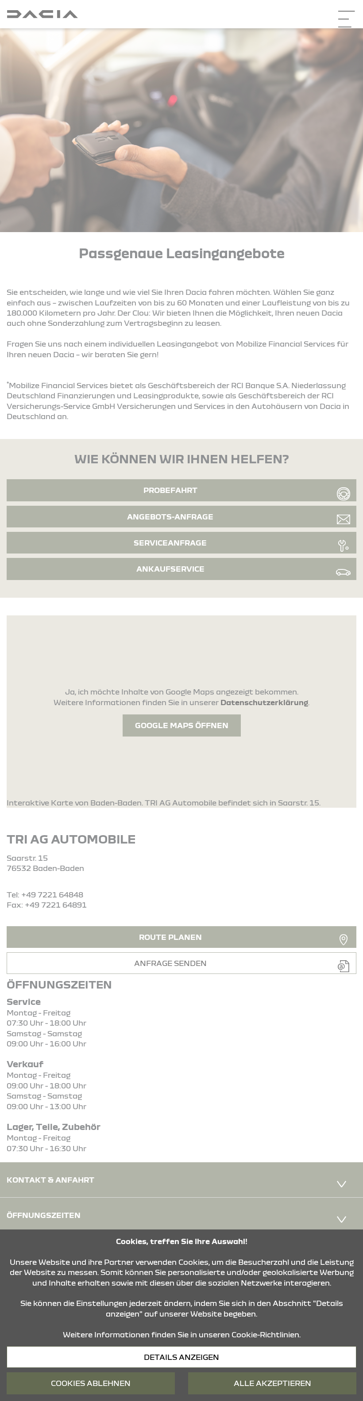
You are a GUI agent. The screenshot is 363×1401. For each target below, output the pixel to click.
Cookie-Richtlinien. (266, 1334)
